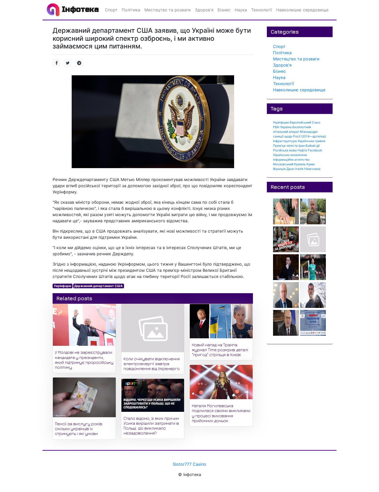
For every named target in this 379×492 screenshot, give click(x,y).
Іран (302, 145)
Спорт (279, 46)
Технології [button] (261, 9)
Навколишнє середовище (299, 89)
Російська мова (285, 150)
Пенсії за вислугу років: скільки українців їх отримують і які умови (79, 428)
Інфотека (79, 9)
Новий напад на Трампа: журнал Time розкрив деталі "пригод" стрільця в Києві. (220, 349)
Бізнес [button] (224, 9)
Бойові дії (313, 145)
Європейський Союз (305, 122)
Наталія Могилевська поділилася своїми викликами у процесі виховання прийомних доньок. (221, 413)
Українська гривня (311, 141)
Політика (282, 52)
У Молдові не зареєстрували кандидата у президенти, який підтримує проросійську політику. (84, 360)
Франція (279, 169)
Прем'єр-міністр (285, 145)
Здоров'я (282, 65)
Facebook (315, 150)
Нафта (302, 150)
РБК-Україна (282, 127)
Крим (311, 164)
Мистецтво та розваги (296, 58)
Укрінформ (62, 286)
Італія (299, 169)
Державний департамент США (98, 286)
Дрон (290, 169)
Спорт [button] (111, 9)
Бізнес (279, 71)
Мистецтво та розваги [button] (167, 9)
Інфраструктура (285, 141)
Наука (279, 77)
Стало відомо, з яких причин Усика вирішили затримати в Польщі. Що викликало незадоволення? (151, 426)
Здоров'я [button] (204, 9)
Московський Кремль (289, 164)
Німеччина (312, 169)
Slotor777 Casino (189, 464)
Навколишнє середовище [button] (302, 9)
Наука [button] (241, 9)
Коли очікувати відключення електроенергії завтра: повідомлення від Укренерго (151, 363)
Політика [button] (131, 9)
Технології (283, 83)
